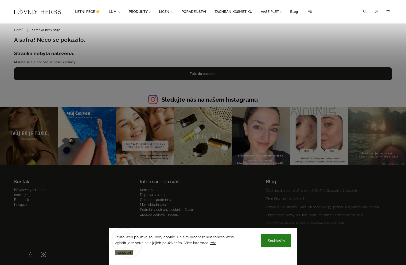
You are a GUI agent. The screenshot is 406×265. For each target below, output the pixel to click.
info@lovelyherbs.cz (29, 190)
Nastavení (124, 252)
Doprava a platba (153, 195)
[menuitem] (90, 11)
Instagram (21, 205)
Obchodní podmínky (155, 200)
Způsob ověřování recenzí (159, 214)
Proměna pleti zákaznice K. (286, 199)
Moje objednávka (153, 205)
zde (213, 243)
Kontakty (146, 190)
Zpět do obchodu (203, 74)
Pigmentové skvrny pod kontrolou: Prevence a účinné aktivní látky (314, 215)
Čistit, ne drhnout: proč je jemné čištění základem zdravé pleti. (311, 190)
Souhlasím (276, 241)
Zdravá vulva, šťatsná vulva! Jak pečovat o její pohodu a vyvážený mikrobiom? (323, 207)
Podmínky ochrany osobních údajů (166, 209)
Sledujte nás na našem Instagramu (209, 99)
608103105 (22, 195)
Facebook (21, 200)
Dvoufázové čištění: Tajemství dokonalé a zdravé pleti (305, 223)
